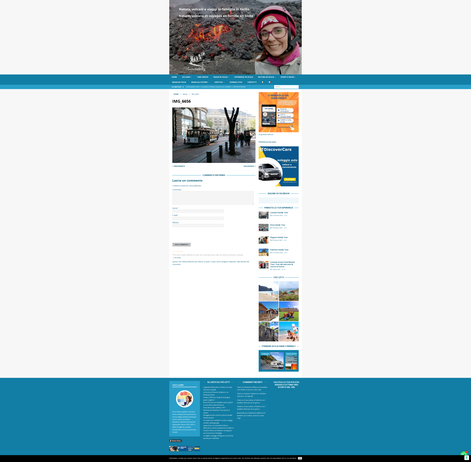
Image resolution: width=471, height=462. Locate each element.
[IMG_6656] (213, 161)
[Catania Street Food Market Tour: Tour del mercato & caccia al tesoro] (263, 264)
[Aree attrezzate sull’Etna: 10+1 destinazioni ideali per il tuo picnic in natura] (268, 331)
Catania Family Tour (279, 212)
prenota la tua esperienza (278, 207)
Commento (176, 189)
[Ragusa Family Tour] (263, 240)
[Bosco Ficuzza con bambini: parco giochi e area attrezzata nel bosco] (289, 311)
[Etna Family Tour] (263, 227)
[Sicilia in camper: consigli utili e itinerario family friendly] (272, 361)
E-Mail (174, 215)
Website (175, 222)
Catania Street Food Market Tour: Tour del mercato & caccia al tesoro (282, 264)
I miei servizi (202, 77)
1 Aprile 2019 (276, 269)
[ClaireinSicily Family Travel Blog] (235, 73)
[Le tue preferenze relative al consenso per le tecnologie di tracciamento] (466, 457)
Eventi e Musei (287, 77)
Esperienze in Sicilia (243, 77)
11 (284, 269)
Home (174, 77)
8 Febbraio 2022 (277, 240)
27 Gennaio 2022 (277, 252)
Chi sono (186, 77)
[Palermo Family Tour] (263, 252)
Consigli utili (235, 82)
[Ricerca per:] (286, 87)
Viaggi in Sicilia (220, 77)
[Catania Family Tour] (263, 215)
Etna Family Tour (277, 225)
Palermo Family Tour (279, 250)
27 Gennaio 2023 (277, 215)
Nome (174, 208)
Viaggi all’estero (199, 82)
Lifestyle (218, 82)
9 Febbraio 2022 (277, 228)
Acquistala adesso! (266, 134)
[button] (464, 455)
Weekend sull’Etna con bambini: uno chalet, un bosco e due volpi (251, 415)
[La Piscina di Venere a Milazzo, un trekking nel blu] (289, 291)
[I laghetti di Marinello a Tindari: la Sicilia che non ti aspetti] (268, 291)
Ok (300, 458)
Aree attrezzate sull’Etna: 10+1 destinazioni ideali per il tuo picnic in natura (216, 410)
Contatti (252, 82)
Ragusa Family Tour (279, 237)
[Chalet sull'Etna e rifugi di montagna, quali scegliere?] (268, 311)
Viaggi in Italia (179, 82)
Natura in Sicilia (266, 77)
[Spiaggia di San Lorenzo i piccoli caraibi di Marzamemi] (289, 331)
